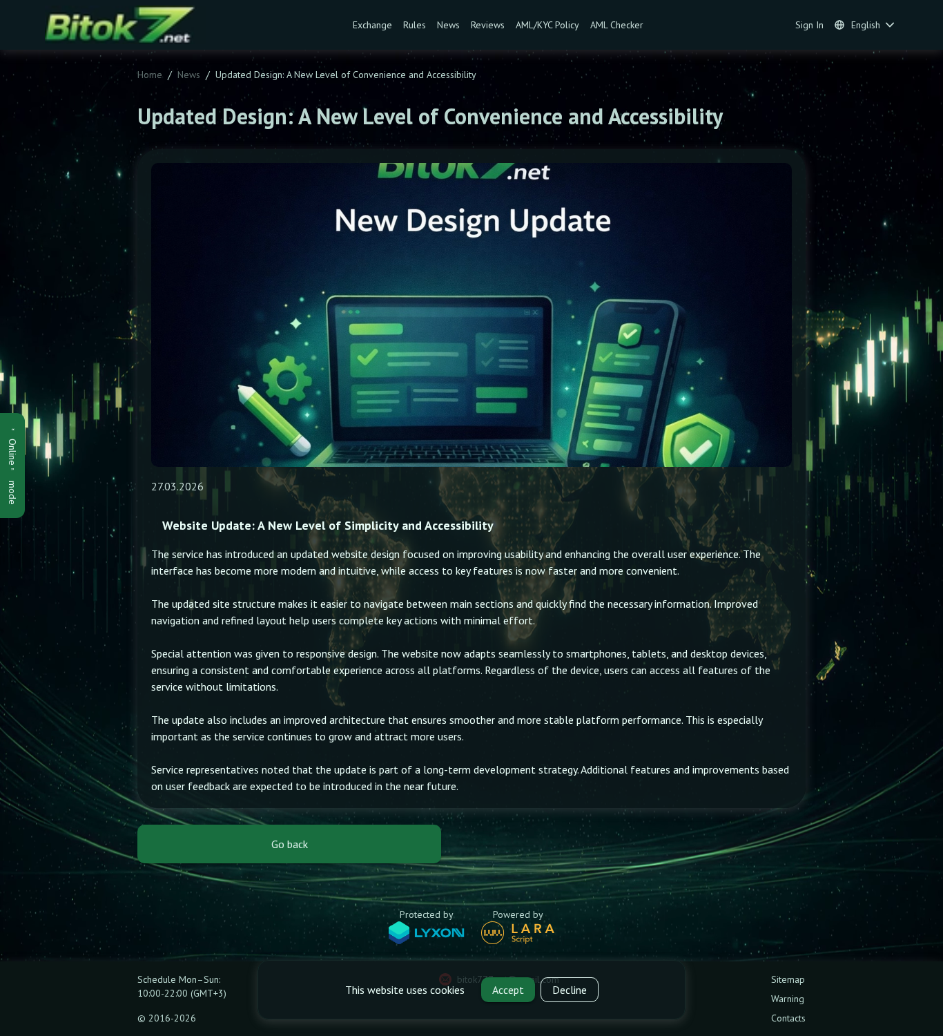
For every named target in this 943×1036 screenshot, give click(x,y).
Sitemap (788, 979)
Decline (569, 990)
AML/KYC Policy (547, 25)
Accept (508, 990)
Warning (787, 998)
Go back (289, 844)
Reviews (488, 25)
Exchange (372, 25)
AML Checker (616, 25)
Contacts (788, 1018)
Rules (414, 25)
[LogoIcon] (125, 25)
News (448, 25)
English (865, 25)
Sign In (809, 25)
